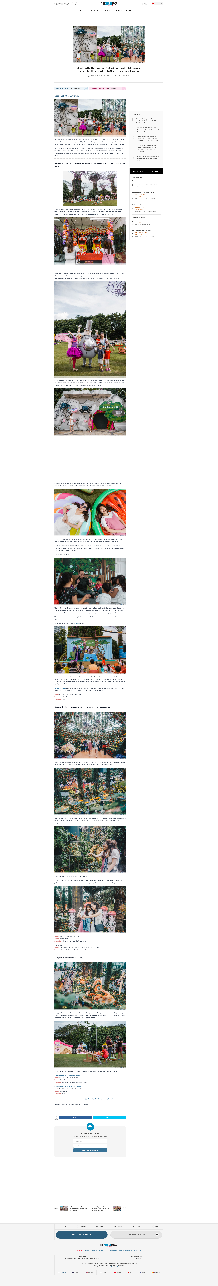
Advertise (79, 1250)
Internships (102, 1250)
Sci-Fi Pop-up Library (138, 204)
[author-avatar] (89, 76)
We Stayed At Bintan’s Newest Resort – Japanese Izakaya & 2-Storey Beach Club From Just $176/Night (146, 149)
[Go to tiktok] (75, 3)
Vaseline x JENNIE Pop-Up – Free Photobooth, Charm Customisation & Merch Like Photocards (147, 130)
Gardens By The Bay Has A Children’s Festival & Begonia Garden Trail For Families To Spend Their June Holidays (109, 69)
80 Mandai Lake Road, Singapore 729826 (145, 198)
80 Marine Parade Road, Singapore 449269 (145, 211)
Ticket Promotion (60, 688)
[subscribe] (157, 1234)
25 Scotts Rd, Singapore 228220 (142, 224)
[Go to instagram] (67, 3)
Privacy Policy (137, 1250)
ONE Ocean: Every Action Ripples (141, 230)
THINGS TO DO (95, 10)
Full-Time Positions (112, 1250)
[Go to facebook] (60, 3)
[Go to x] (56, 3)
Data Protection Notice (125, 1250)
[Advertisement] (90, 1181)
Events (113, 75)
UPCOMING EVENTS (132, 10)
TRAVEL (82, 10)
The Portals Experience (138, 217)
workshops (76, 623)
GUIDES (118, 10)
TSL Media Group (115, 1267)
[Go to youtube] (71, 3)
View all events (155, 171)
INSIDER (107, 10)
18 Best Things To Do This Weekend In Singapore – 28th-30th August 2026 (148, 159)
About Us (86, 1250)
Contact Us (94, 1250)
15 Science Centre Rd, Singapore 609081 (144, 236)
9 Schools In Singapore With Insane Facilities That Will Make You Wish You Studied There (147, 121)
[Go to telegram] (64, 3)
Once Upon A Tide (137, 177)
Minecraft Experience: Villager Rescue (143, 192)
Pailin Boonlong (95, 75)
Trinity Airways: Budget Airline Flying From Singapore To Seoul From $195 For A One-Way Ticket (147, 139)
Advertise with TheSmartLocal (81, 1235)
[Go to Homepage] (109, 4)
